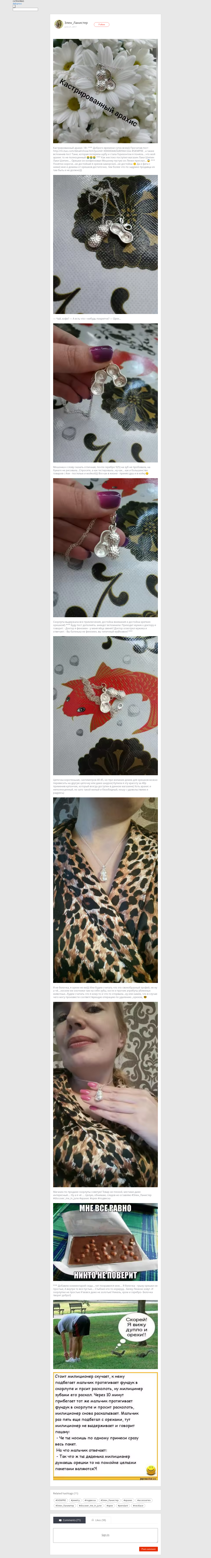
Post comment (148, 1549)
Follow (102, 24)
